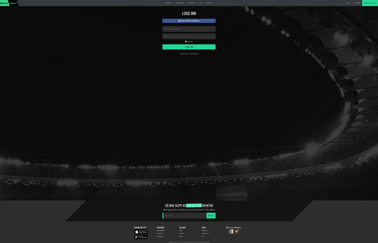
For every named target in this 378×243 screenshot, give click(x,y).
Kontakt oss (205, 233)
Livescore (160, 233)
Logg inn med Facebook (189, 21)
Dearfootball (160, 230)
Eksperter (191, 3)
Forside (169, 3)
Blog (201, 3)
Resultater (180, 3)
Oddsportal (160, 236)
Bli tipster (204, 230)
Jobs (180, 236)
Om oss (209, 3)
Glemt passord (194, 54)
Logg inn (357, 3)
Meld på (211, 215)
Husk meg (190, 42)
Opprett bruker (370, 3)
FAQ (203, 236)
